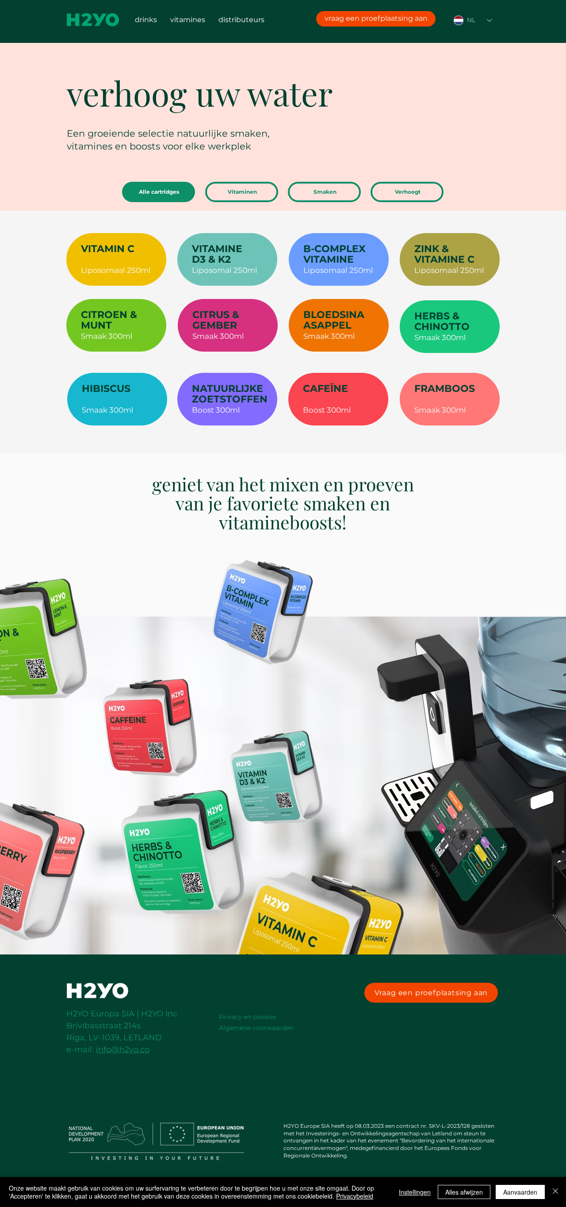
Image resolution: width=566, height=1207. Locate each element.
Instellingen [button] (415, 1192)
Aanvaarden (520, 1192)
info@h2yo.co (122, 1049)
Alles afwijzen (464, 1192)
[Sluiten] (555, 1192)
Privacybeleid (354, 1196)
